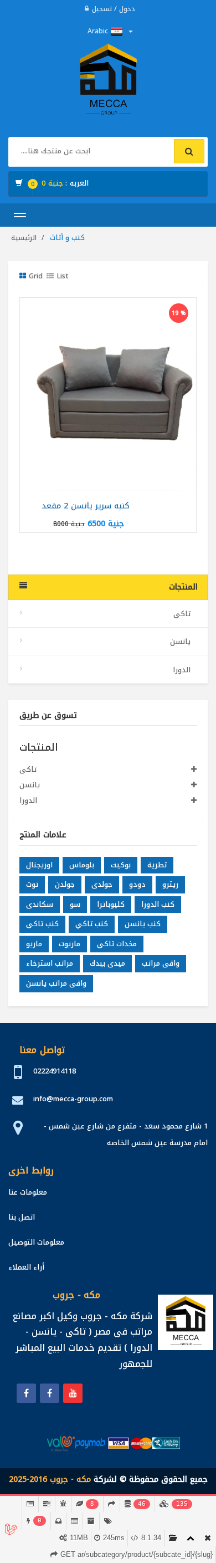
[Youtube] (73, 1393)
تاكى (183, 614)
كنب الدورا (157, 904)
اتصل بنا (21, 1217)
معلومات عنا (27, 1192)
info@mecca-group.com (73, 1099)
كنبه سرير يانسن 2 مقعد (86, 505)
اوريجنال (39, 865)
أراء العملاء (26, 1267)
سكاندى (39, 904)
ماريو (34, 944)
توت (32, 884)
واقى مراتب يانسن (56, 983)
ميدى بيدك (107, 963)
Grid (36, 276)
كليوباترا (111, 904)
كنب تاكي (91, 924)
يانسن (181, 641)
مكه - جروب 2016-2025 (50, 1479)
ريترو (170, 884)
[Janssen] (49, 1393)
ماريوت (69, 944)
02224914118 (54, 1071)
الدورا (183, 670)
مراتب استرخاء (49, 963)
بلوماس (81, 865)
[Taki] (26, 1393)
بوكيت (121, 865)
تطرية (157, 865)
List (62, 276)
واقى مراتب (160, 963)
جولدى (101, 884)
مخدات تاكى (117, 944)
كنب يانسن (143, 924)
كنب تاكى (42, 924)
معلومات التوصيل (36, 1242)
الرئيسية (24, 238)
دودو (137, 884)
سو (75, 904)
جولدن (65, 884)
